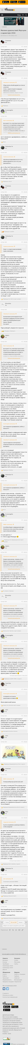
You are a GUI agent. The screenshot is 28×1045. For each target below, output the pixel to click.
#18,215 (25, 715)
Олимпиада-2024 (8, 966)
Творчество (17, 981)
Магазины (17, 962)
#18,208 (25, 341)
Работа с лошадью (19, 974)
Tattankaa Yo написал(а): (9, 82)
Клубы (16, 960)
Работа (5, 976)
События (16, 978)
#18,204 (25, 152)
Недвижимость (7, 980)
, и (8, 591)
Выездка (5, 960)
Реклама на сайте (8, 995)
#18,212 (25, 601)
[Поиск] (26, 15)
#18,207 (25, 309)
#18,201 (25, 46)
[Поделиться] (22, 46)
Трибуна (16, 976)
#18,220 (25, 906)
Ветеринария (18, 980)
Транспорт (6, 978)
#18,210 (25, 520)
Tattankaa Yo (5, 35)
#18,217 (25, 774)
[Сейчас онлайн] (4, 113)
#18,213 (25, 641)
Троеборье (6, 964)
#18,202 (25, 78)
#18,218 (25, 817)
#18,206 (25, 242)
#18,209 (25, 480)
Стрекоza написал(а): (8, 156)
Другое (5, 969)
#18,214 (25, 689)
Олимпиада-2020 (8, 967)
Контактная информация (10, 997)
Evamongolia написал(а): (9, 423)
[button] (2, 15)
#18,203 (25, 116)
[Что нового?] (23, 15)
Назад (7, 922)
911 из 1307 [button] (14, 922)
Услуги (5, 974)
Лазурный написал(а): (8, 822)
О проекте (6, 993)
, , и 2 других (13, 807)
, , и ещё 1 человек (12, 299)
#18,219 (25, 874)
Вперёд (20, 922)
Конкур (5, 962)
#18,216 (25, 741)
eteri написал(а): (7, 878)
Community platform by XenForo (14, 954)
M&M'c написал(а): (7, 524)
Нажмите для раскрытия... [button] (14, 95)
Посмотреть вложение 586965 (10, 881)
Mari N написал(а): (7, 120)
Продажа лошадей (8, 981)
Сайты (16, 964)
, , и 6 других (13, 678)
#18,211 (25, 552)
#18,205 (25, 192)
